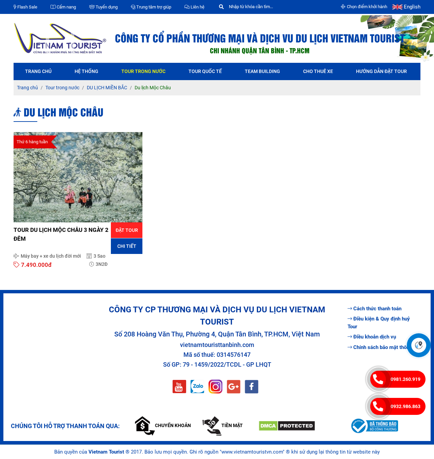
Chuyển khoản (173, 425)
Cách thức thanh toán (377, 309)
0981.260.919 (405, 379)
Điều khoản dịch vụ (374, 337)
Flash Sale (26, 7)
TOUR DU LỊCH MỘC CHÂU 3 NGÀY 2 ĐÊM (61, 234)
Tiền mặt (232, 425)
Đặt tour (127, 230)
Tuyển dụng (106, 7)
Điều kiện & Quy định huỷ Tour (379, 323)
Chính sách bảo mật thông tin (386, 347)
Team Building (262, 71)
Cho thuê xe (318, 71)
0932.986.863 (405, 406)
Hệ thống (86, 71)
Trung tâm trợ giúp (153, 7)
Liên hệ (197, 7)
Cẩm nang (66, 7)
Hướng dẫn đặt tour (381, 71)
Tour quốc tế (205, 71)
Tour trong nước (143, 71)
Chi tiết (126, 246)
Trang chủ (38, 71)
